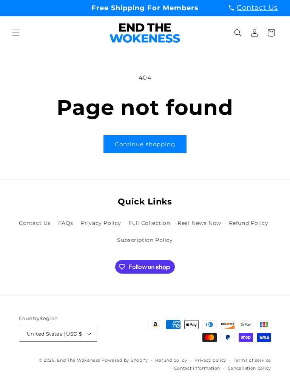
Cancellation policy (249, 368)
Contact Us (35, 223)
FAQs (65, 223)
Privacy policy (210, 360)
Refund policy (171, 360)
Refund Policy (248, 223)
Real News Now (199, 223)
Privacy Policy (101, 223)
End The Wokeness (78, 360)
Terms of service (252, 360)
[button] (16, 33)
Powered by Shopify (125, 360)
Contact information (197, 368)
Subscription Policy (145, 240)
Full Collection (149, 223)
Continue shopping (145, 144)
